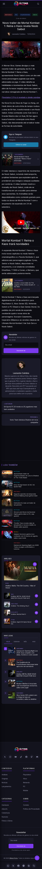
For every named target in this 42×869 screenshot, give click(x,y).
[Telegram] (23, 866)
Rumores (5, 817)
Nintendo (8, 15)
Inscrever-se (21, 350)
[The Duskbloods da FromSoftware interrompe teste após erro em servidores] (11, 662)
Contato (26, 805)
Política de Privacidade (31, 809)
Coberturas (6, 813)
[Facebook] (18, 866)
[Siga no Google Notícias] (29, 866)
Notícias (4, 782)
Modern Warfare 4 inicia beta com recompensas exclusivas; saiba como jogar (26, 686)
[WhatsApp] (8, 866)
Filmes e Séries (7, 821)
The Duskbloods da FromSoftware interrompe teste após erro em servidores (27, 664)
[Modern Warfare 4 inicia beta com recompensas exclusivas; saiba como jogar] (11, 683)
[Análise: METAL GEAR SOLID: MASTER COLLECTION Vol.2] (11, 673)
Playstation (25, 15)
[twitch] (32, 757)
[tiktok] (21, 757)
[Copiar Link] (34, 866)
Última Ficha (13, 858)
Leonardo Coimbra (18, 34)
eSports (4, 809)
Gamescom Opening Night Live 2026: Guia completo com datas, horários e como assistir (27, 653)
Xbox (35, 15)
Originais (5, 779)
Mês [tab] (25, 641)
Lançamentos (6, 786)
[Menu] (4, 4)
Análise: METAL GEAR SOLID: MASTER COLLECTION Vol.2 (26, 675)
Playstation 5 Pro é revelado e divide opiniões (21, 97)
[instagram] (10, 757)
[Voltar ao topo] (37, 858)
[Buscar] (38, 4)
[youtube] (15, 757)
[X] (13, 866)
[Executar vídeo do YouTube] (21, 222)
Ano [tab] (33, 641)
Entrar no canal (21, 144)
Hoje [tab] (8, 641)
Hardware (5, 805)
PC (16, 15)
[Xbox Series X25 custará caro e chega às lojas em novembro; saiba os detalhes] (11, 694)
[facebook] (26, 757)
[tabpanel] (21, 673)
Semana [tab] (17, 641)
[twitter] (5, 757)
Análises (5, 775)
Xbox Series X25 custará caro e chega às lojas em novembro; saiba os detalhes (26, 697)
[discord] (37, 757)
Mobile (25, 790)
